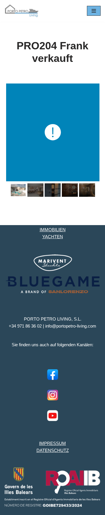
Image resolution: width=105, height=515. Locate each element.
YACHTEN (52, 236)
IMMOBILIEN (53, 229)
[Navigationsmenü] (94, 11)
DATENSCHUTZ (52, 450)
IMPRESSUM (52, 443)
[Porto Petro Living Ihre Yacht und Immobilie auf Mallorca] (21, 11)
